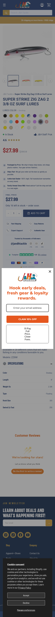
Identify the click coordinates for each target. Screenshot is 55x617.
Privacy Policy (24, 587)
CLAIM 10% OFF (27, 319)
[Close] (50, 271)
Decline (26, 602)
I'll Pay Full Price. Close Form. (27, 334)
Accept (26, 595)
